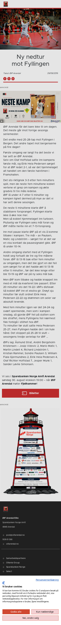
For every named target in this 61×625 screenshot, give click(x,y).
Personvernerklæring (47, 579)
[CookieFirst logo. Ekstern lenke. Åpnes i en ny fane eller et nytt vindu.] (3, 582)
